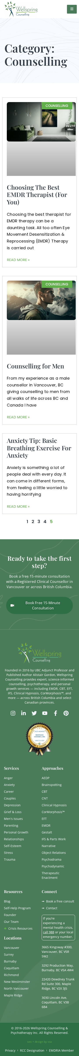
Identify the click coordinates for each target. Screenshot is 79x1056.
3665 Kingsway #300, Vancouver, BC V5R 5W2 (57, 951)
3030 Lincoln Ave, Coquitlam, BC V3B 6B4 (55, 1002)
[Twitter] (34, 713)
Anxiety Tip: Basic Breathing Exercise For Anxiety (39, 447)
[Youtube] (45, 713)
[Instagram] (13, 713)
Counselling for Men (35, 366)
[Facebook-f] (55, 713)
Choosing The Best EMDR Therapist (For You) (37, 194)
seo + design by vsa (39, 1042)
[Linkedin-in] (23, 713)
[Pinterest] (66, 713)
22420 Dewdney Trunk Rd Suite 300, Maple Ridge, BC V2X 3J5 (58, 984)
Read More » (18, 259)
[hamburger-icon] (72, 9)
